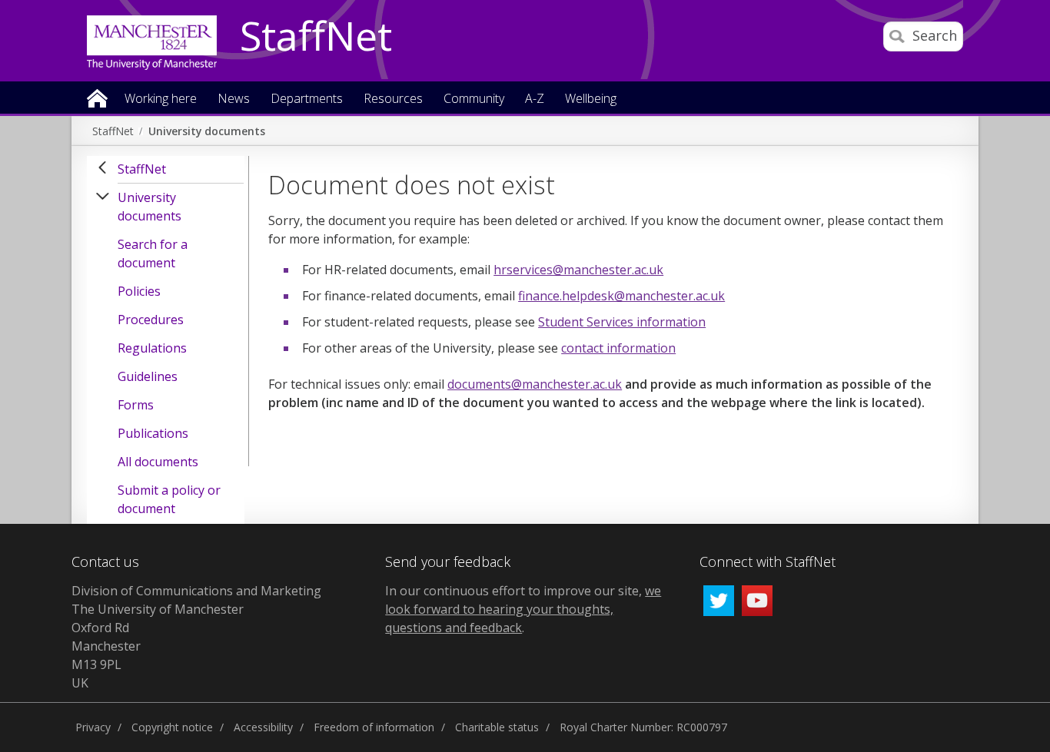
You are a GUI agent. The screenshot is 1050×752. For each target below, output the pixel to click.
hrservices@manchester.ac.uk (578, 269)
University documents (206, 131)
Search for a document (153, 253)
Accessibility (263, 727)
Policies (139, 291)
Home (97, 97)
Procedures (151, 319)
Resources (393, 99)
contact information (618, 348)
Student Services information (622, 321)
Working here (161, 99)
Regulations (152, 348)
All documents (158, 461)
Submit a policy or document (169, 499)
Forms (136, 404)
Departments (307, 99)
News (234, 99)
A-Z (534, 99)
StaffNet (316, 37)
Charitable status (497, 727)
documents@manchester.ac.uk (534, 384)
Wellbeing (590, 99)
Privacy (93, 727)
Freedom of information (374, 727)
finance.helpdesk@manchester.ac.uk (621, 295)
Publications (153, 433)
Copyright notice (172, 727)
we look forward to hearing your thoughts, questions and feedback (523, 609)
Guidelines (148, 376)
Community (474, 99)
